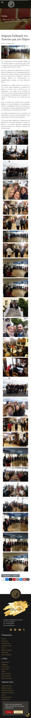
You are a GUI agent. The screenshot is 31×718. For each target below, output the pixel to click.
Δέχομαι (9, 712)
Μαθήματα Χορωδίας (7, 688)
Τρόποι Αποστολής (6, 673)
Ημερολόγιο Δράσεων (7, 697)
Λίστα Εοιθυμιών (6, 666)
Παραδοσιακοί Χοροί (7, 685)
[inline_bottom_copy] (27, 579)
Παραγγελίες (5, 664)
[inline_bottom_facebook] (7, 579)
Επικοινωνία (4, 641)
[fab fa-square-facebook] (10, 628)
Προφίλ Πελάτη (5, 662)
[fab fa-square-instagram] (14, 628)
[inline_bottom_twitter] (10, 579)
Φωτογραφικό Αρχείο (7, 645)
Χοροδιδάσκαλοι (6, 699)
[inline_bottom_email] (17, 579)
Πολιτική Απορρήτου (7, 654)
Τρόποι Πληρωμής (6, 676)
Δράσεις (4, 694)
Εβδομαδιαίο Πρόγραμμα (8, 692)
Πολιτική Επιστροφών (7, 678)
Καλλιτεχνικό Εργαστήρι (7, 690)
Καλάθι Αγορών (5, 669)
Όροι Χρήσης (5, 652)
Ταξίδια (3, 43)
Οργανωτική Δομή (6, 643)
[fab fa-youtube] (18, 628)
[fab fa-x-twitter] (22, 628)
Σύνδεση (4, 638)
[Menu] (2, 2)
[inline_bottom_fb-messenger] (21, 579)
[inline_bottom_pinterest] (14, 579)
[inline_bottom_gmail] (24, 579)
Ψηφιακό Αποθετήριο (7, 650)
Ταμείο (3, 671)
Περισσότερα (18, 712)
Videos (3, 647)
